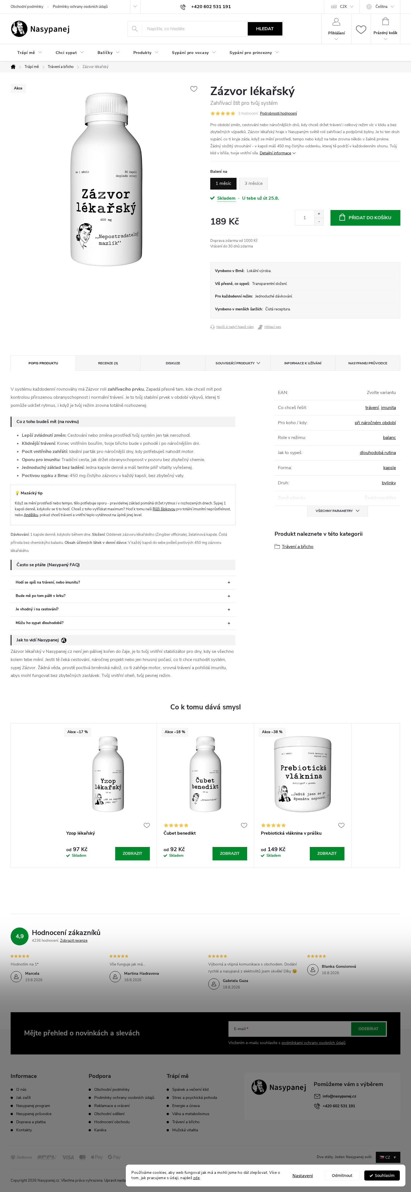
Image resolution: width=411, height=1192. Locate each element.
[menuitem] (30, 53)
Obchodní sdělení (109, 1114)
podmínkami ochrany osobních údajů (314, 1042)
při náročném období (375, 423)
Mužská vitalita (185, 1130)
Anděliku (31, 515)
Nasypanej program (33, 1106)
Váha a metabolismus (190, 1114)
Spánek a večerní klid (190, 1089)
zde (196, 1178)
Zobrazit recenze (74, 940)
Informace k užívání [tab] (302, 363)
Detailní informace (275, 153)
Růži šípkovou (164, 509)
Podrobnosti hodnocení (278, 113)
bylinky (389, 483)
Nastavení (302, 1175)
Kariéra (100, 1130)
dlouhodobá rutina (378, 453)
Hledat (265, 29)
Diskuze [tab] (173, 363)
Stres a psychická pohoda (194, 1098)
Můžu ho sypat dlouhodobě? (39, 622)
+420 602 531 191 (339, 1106)
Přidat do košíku (370, 218)
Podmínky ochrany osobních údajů (80, 6)
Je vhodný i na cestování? (37, 609)
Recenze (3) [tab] (108, 363)
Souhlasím (385, 1175)
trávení (372, 408)
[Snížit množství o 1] (318, 221)
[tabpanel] (108, 795)
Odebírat (368, 1029)
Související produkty (235, 363)
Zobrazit (132, 853)
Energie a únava (186, 1106)
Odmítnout (342, 1175)
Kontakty (24, 1130)
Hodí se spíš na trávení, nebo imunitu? (48, 582)
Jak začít (23, 1098)
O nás (21, 1089)
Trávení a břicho (297, 547)
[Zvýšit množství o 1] (318, 214)
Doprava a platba (31, 1122)
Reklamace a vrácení (111, 1105)
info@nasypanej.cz (339, 1096)
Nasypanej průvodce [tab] (367, 363)
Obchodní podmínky (27, 6)
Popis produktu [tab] (43, 363)
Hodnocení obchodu (112, 1122)
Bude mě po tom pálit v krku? (40, 595)
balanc (389, 438)
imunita (388, 408)
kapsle (389, 468)
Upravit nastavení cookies (124, 1180)
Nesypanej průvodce (33, 1114)
